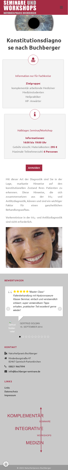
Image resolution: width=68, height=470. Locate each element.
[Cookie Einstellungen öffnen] (6, 465)
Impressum (10, 395)
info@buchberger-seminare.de (24, 371)
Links (7, 387)
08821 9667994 (17, 366)
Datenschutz (11, 391)
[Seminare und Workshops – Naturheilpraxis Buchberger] (16, 7)
